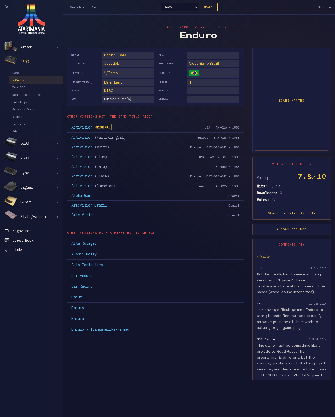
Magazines (22, 231)
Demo (113, 73)
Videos (17, 117)
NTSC (108, 90)
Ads (15, 131)
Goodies (18, 124)
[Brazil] (194, 73)
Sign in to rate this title (291, 213)
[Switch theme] (6, 6)
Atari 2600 (177, 27)
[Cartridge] (191, 82)
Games (18, 80)
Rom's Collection (27, 95)
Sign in (324, 7)
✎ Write (263, 256)
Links (18, 249)
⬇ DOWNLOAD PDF (292, 229)
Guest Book (23, 240)
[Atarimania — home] (31, 19)
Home (16, 73)
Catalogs (19, 102)
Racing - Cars (115, 55)
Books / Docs (23, 109)
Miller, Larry (113, 82)
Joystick (111, 63)
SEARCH (208, 7)
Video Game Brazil (204, 63)
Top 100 (18, 87)
